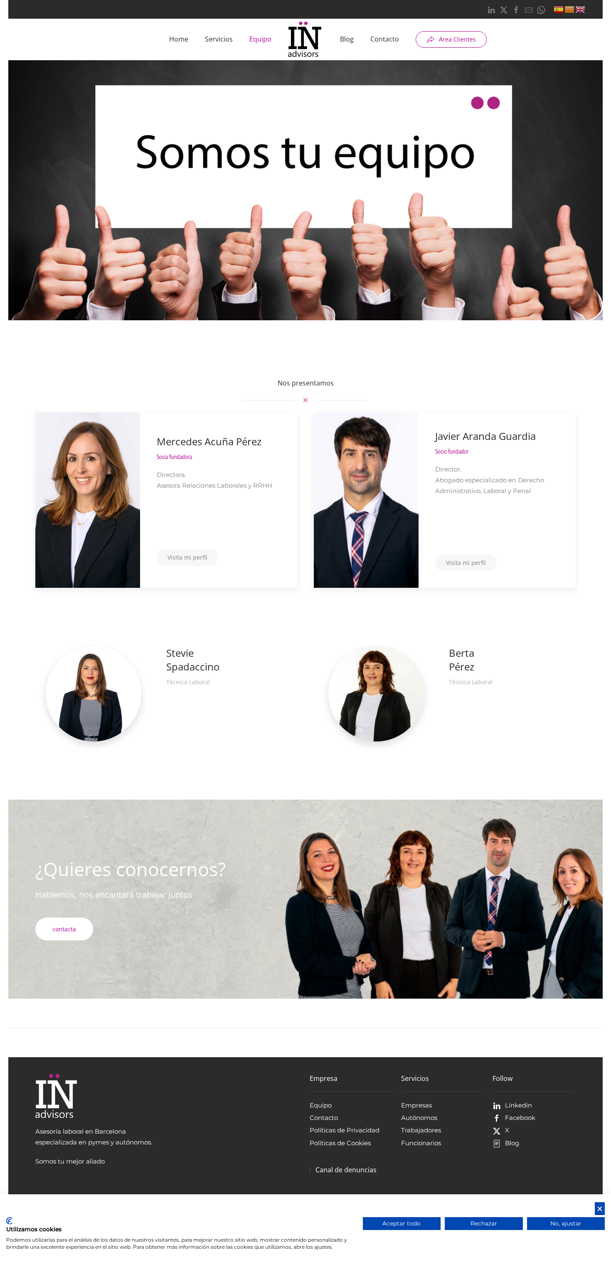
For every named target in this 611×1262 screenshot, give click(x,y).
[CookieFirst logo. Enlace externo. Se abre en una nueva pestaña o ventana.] (9, 1221)
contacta (64, 929)
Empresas (416, 1105)
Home (178, 39)
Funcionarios (421, 1143)
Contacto (384, 39)
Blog (347, 39)
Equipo (260, 39)
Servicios (219, 39)
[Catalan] (569, 8)
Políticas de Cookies (340, 1143)
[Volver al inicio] (305, 39)
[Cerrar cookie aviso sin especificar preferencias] (600, 1208)
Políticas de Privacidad (344, 1130)
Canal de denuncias (346, 1169)
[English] (580, 8)
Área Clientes (457, 39)
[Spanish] (559, 8)
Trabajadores (421, 1130)
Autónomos (419, 1118)
